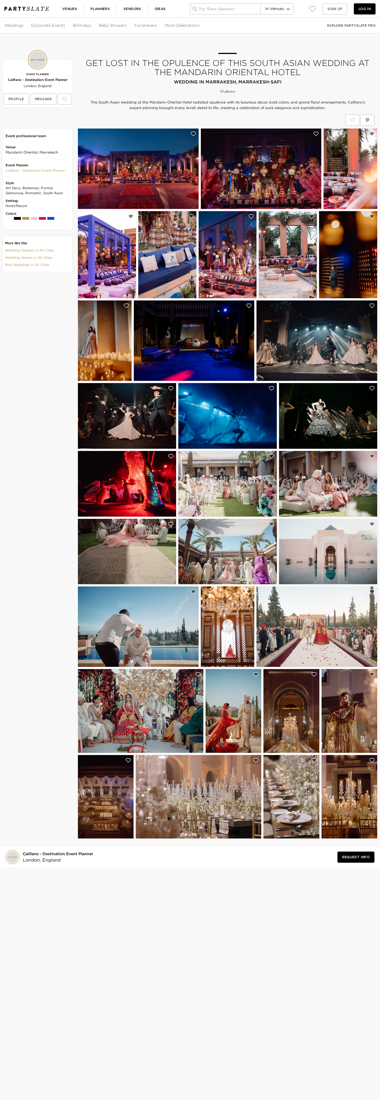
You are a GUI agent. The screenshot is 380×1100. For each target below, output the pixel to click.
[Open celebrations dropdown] (200, 25)
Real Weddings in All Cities (27, 265)
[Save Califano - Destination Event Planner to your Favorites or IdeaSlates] (64, 99)
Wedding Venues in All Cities (28, 257)
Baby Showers (113, 25)
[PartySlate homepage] (26, 9)
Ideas (160, 9)
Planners (100, 9)
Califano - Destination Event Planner (38, 80)
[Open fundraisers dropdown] (157, 25)
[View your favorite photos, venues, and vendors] (312, 9)
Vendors (132, 9)
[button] (312, 9)
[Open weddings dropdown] (23, 25)
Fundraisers (145, 25)
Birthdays (82, 25)
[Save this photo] (193, 133)
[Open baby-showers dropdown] (127, 25)
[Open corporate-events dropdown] (65, 25)
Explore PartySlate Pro (351, 25)
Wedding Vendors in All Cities (29, 250)
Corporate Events (48, 25)
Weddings (13, 25)
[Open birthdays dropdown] (91, 25)
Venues (69, 9)
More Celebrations (182, 25)
